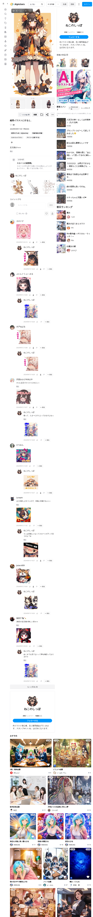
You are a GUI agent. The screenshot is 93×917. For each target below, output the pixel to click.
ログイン (87, 4)
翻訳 (11, 151)
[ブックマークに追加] (41, 114)
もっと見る (84, 108)
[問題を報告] (36, 242)
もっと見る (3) (32, 687)
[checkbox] (17, 213)
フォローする (32, 720)
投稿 (72, 4)
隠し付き (21, 213)
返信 (43, 242)
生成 (64, 4)
